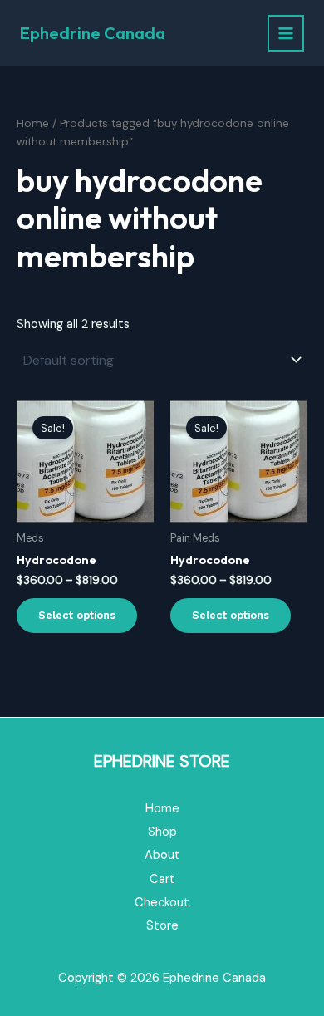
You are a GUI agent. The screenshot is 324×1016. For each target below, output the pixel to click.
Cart (162, 879)
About (162, 855)
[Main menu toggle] (286, 33)
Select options (76, 615)
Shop (162, 832)
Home (33, 123)
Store (162, 926)
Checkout (162, 902)
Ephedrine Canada (92, 32)
